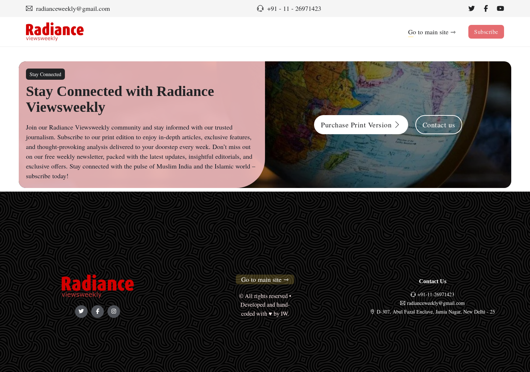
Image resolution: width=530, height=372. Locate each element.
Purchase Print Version (356, 125)
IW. (285, 314)
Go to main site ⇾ (432, 31)
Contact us (439, 125)
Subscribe (486, 31)
